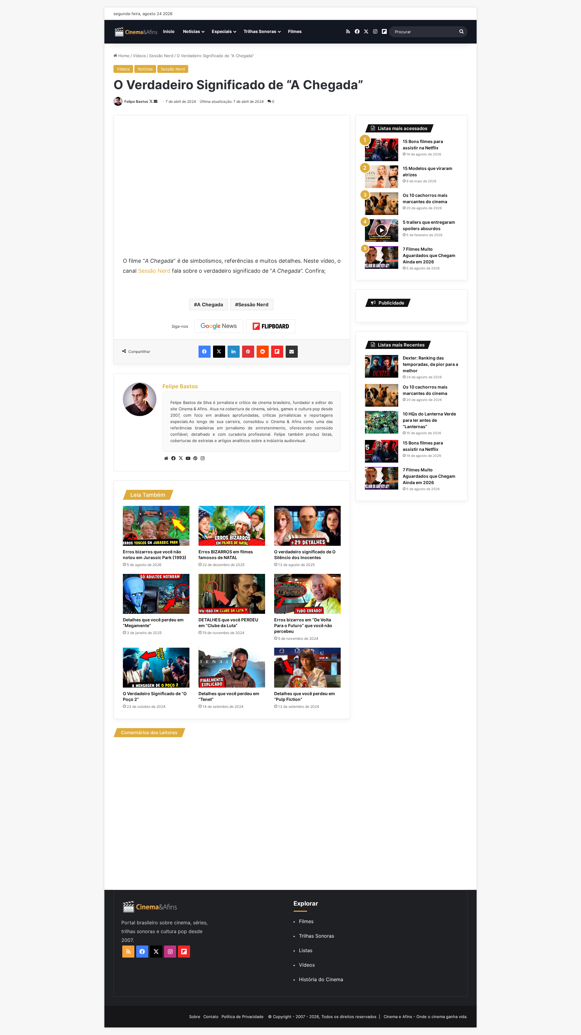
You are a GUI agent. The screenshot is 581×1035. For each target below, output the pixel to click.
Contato (210, 1016)
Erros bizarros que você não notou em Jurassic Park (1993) (154, 554)
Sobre (194, 1016)
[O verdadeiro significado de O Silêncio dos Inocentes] (307, 526)
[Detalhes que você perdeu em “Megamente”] (156, 594)
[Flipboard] (270, 326)
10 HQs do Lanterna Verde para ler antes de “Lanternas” (429, 420)
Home (123, 55)
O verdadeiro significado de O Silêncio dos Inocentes (305, 554)
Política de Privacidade (243, 1016)
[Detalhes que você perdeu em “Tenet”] (232, 668)
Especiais (222, 31)
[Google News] (218, 326)
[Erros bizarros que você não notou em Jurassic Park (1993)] (156, 526)
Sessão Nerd (161, 55)
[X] (180, 458)
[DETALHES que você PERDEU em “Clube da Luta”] (232, 594)
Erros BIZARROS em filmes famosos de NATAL (226, 554)
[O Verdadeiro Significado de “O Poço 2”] (156, 668)
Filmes (295, 31)
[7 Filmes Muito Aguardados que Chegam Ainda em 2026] (381, 257)
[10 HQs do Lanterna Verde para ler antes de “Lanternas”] (381, 422)
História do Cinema (321, 979)
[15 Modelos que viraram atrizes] (381, 176)
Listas (305, 950)
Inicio (169, 31)
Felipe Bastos (136, 101)
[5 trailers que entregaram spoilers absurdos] (381, 230)
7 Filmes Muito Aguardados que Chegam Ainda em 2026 (429, 255)
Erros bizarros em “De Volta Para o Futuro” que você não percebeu (303, 625)
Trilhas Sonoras (260, 31)
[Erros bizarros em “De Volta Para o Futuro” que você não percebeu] (307, 594)
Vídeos (139, 55)
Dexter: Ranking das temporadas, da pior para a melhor (430, 364)
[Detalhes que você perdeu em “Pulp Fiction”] (307, 668)
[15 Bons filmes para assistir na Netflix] (381, 149)
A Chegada (210, 304)
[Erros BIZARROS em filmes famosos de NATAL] (232, 526)
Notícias (191, 31)
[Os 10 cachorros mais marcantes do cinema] (381, 203)
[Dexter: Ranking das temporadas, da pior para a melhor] (381, 366)
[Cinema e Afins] (136, 31)
